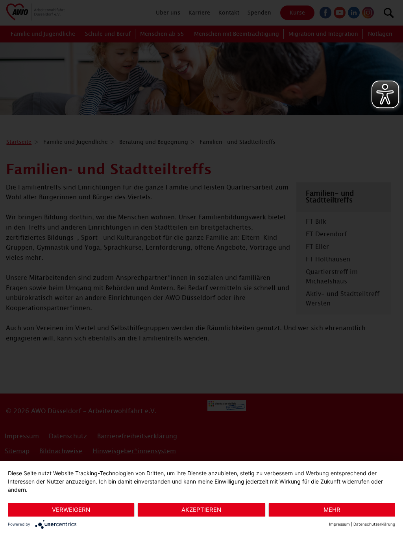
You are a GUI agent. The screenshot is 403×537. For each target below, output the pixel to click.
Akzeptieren (201, 509)
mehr (332, 509)
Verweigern (71, 509)
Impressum (339, 524)
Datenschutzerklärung (374, 524)
